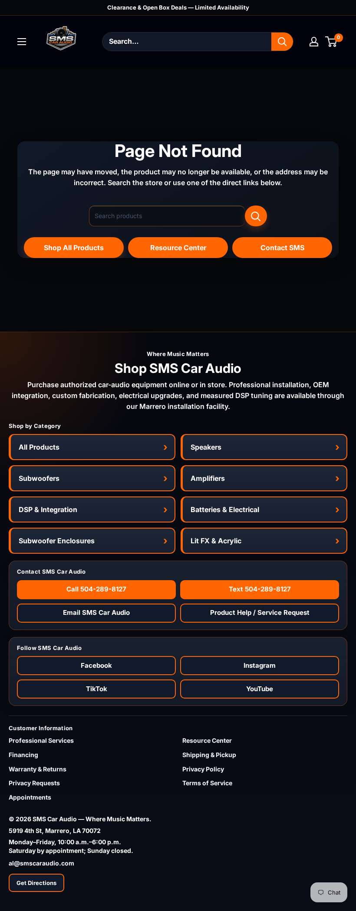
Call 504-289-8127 (96, 589)
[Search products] (256, 216)
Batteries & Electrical (225, 509)
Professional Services (41, 740)
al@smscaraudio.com (41, 863)
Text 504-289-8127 (260, 589)
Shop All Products (74, 247)
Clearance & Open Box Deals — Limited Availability (178, 7)
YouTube (259, 689)
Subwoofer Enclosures (57, 540)
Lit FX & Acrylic (216, 540)
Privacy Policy (203, 769)
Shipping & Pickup (209, 754)
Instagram (260, 665)
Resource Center (178, 247)
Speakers (206, 447)
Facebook (96, 665)
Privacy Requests (34, 783)
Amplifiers (208, 478)
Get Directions (36, 882)
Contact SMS (282, 247)
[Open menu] (21, 41)
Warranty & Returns (37, 769)
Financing (23, 754)
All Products (39, 447)
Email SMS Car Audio (96, 612)
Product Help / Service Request (260, 612)
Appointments (30, 797)
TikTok (96, 689)
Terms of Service (207, 783)
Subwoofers (39, 478)
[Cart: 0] (331, 41)
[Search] (282, 42)
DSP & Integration (48, 509)
